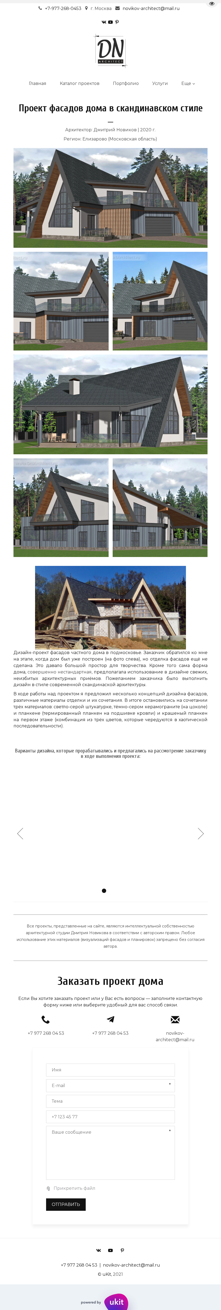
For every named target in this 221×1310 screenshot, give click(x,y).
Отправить (66, 1204)
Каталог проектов (79, 83)
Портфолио (126, 83)
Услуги (160, 83)
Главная (37, 83)
